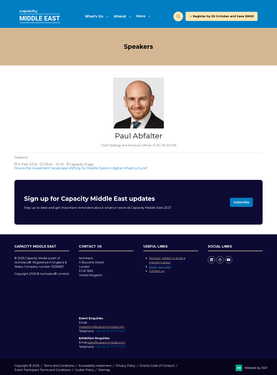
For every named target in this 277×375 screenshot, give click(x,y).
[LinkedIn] (211, 259)
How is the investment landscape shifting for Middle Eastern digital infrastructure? (81, 168)
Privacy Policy (125, 365)
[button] (142, 16)
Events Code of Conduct (157, 365)
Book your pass (160, 266)
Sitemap (104, 370)
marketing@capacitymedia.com (102, 327)
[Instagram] (220, 259)
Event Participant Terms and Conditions (42, 370)
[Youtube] (228, 259)
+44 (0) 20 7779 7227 (110, 331)
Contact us (156, 271)
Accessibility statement (95, 365)
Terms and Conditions (59, 365)
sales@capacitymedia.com (106, 342)
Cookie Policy (84, 370)
